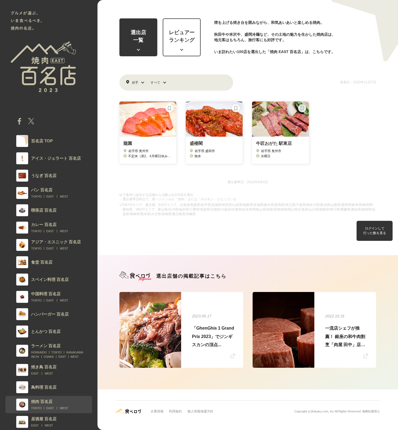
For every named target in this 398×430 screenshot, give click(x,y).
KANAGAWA (74, 352)
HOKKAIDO (39, 352)
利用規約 (175, 411)
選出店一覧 (138, 36)
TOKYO (36, 196)
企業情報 (157, 411)
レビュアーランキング (182, 36)
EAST (50, 196)
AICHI (35, 356)
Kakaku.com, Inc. (323, 411)
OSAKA (49, 356)
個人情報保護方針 (200, 411)
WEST (64, 196)
